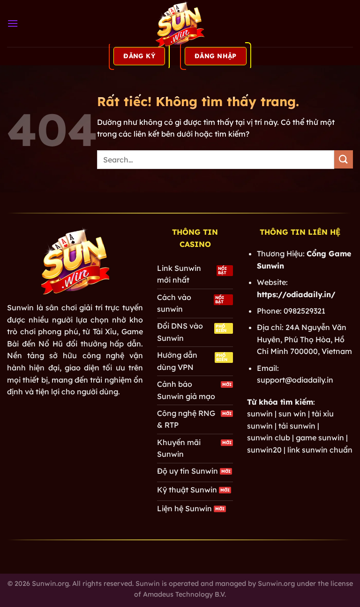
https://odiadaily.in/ (296, 294)
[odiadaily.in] (180, 23)
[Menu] (12, 23)
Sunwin (20, 307)
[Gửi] (343, 159)
